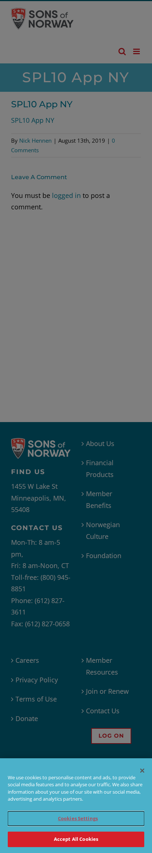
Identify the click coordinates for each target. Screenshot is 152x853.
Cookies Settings (78, 818)
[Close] (142, 770)
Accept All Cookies (76, 839)
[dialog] (76, 805)
